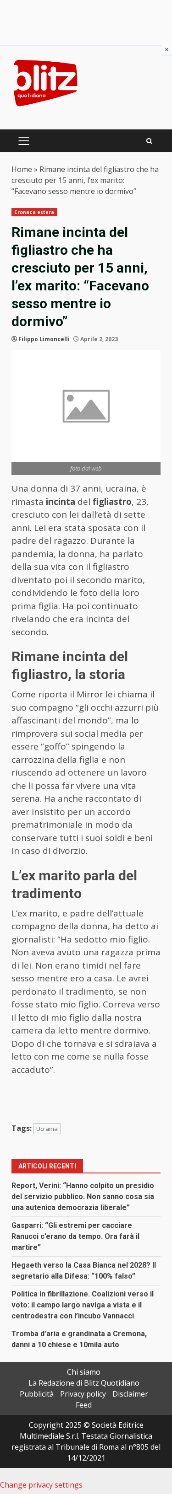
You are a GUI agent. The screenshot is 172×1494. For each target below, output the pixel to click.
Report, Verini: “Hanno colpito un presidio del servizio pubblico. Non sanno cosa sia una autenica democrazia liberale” (82, 1196)
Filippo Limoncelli (44, 339)
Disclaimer (130, 1394)
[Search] (149, 141)
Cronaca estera (34, 212)
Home (21, 169)
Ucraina (47, 1129)
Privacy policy (83, 1394)
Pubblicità (37, 1394)
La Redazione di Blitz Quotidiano (83, 1383)
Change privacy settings (41, 1485)
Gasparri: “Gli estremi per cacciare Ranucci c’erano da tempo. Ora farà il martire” (75, 1236)
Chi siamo (83, 1372)
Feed (84, 1405)
